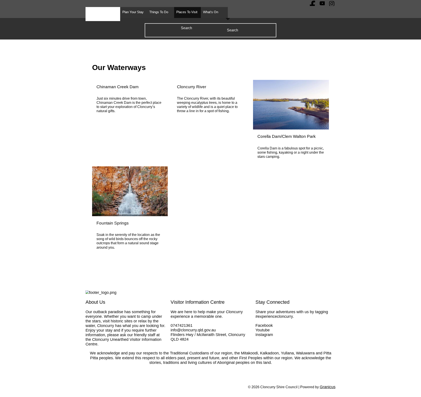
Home (95, 53)
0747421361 (182, 325)
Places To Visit (186, 12)
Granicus (327, 387)
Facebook (264, 325)
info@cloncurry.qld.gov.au (193, 330)
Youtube (262, 330)
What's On (210, 12)
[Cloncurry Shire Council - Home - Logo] (103, 14)
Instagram (264, 334)
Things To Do (158, 12)
